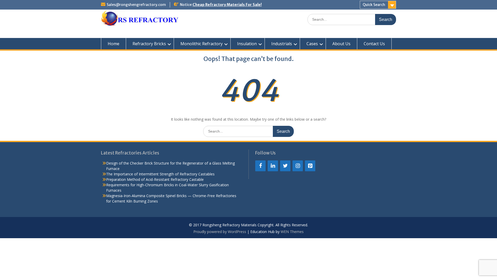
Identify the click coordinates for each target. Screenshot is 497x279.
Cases (312, 44)
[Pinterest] (310, 165)
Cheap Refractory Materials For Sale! (227, 4)
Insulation (247, 44)
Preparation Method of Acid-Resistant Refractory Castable (155, 179)
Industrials (281, 44)
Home (113, 44)
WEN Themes (292, 231)
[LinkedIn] (273, 165)
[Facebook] (260, 165)
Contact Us (374, 44)
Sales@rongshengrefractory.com (136, 4)
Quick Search (374, 4)
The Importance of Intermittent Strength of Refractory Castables (160, 174)
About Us (341, 44)
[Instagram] (298, 165)
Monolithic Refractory (201, 44)
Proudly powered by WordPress (219, 231)
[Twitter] (285, 165)
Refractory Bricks (149, 44)
